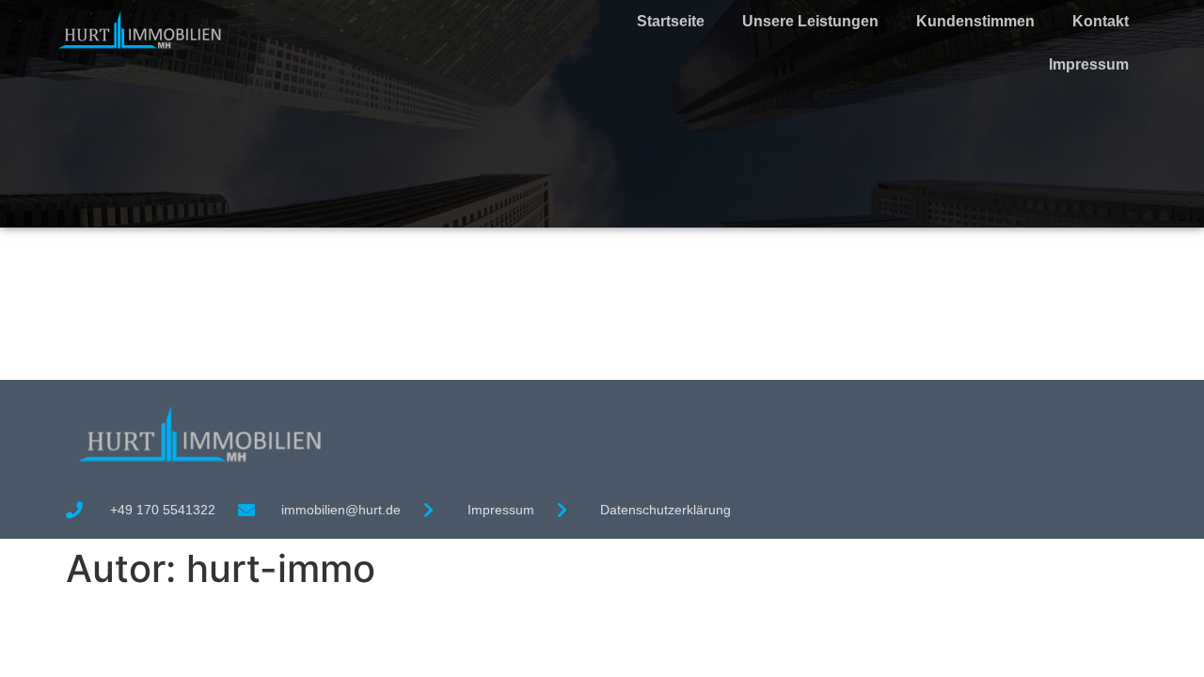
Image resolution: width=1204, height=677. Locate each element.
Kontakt (1100, 21)
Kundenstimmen (975, 21)
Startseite (671, 21)
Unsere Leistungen (810, 21)
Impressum (1089, 64)
